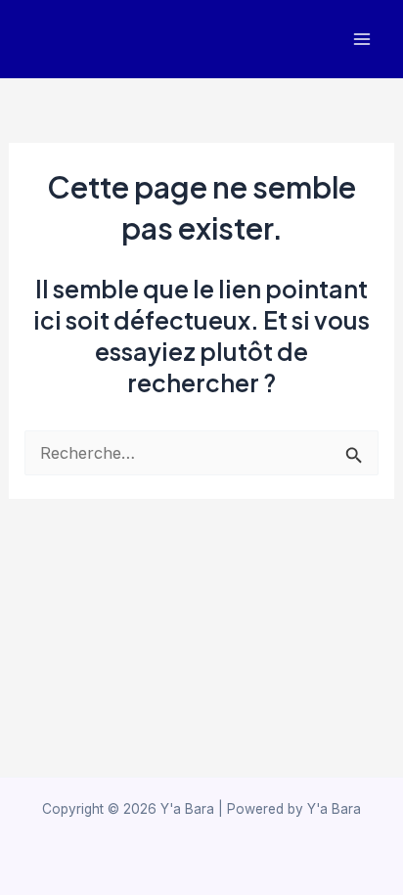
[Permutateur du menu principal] (361, 40)
